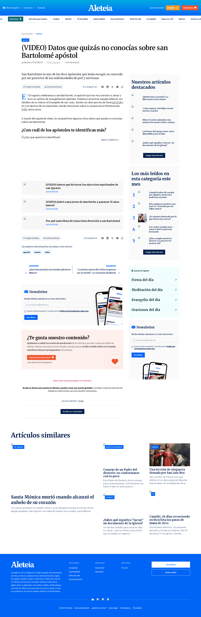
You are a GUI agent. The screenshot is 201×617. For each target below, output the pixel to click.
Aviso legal (113, 608)
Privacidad (137, 608)
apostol (26, 252)
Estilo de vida (135, 19)
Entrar (81, 401)
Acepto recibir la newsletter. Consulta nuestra (58, 311)
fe (153, 494)
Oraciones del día (146, 310)
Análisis (56, 19)
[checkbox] (25, 311)
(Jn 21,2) (117, 102)
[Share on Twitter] (112, 87)
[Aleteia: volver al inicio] (100, 8)
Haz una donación (82, 608)
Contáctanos (125, 608)
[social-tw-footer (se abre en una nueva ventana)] (103, 599)
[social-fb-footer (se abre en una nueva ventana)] (98, 599)
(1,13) (24, 109)
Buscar (42, 8)
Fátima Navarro (53, 62)
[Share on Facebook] (102, 87)
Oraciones (14, 19)
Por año (124, 568)
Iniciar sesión (158, 8)
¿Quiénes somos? (99, 608)
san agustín (18, 447)
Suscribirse (171, 564)
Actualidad (151, 19)
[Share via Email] (117, 87)
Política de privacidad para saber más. (74, 311)
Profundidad (82, 19)
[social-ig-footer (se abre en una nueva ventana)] (108, 599)
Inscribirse (31, 317)
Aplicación (99, 571)
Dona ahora (188, 7)
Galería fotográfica (109, 140)
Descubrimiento (117, 19)
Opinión (68, 19)
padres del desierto (114, 447)
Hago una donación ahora (40, 357)
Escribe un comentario (72, 411)
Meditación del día (147, 290)
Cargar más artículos (154, 155)
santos (37, 252)
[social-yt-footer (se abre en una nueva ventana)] (92, 599)
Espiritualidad (99, 19)
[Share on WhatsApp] (122, 87)
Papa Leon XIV (167, 19)
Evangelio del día (146, 300)
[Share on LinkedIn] (107, 87)
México (182, 19)
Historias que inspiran (38, 19)
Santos (39, 33)
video (47, 252)
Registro (171, 7)
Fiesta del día (143, 280)
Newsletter (100, 568)
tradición (109, 497)
